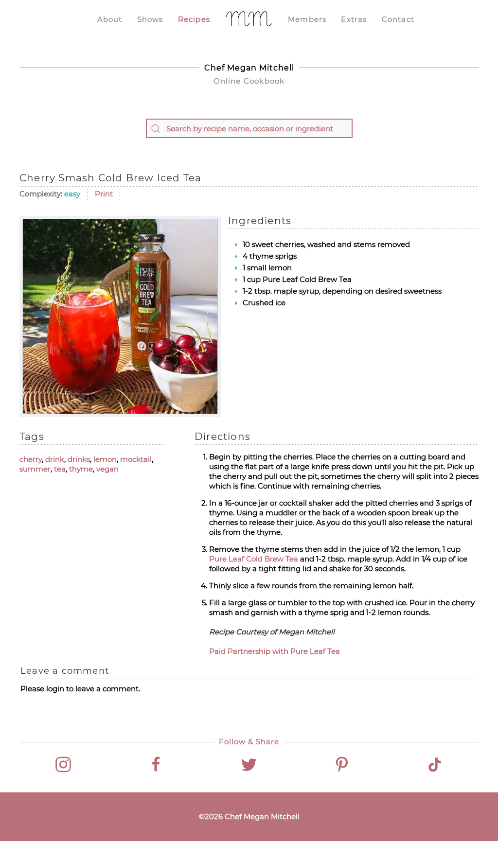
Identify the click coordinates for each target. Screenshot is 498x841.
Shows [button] (150, 19)
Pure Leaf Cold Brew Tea (253, 558)
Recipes (194, 19)
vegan (107, 468)
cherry (30, 459)
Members (307, 19)
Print (104, 193)
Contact (398, 19)
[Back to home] (249, 19)
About (110, 19)
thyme (81, 468)
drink (54, 459)
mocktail (136, 459)
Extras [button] (354, 19)
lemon (105, 459)
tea (60, 468)
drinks (79, 459)
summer (35, 468)
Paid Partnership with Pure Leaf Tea (274, 651)
